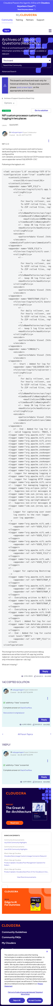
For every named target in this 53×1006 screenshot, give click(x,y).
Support (40, 19)
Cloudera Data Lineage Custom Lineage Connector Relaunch (25, 856)
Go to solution (41, 110)
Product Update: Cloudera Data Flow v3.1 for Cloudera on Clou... (26, 872)
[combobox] (26, 65)
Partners (30, 19)
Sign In (6, 30)
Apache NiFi (13, 125)
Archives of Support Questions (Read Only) (19, 98)
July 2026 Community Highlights (15, 842)
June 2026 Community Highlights (15, 849)
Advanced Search (9, 71)
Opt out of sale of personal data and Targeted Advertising (25, 993)
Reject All (16, 1000)
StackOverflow (26, 708)
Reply (45, 671)
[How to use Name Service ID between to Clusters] (2, 734)
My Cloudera (9, 942)
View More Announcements (26, 877)
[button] (49, 139)
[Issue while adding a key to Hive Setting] (50, 734)
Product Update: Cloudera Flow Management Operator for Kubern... (24, 864)
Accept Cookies (34, 1000)
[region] (26, 977)
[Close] (47, 951)
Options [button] (8, 103)
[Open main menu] (50, 30)
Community (7, 19)
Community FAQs (11, 937)
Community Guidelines (14, 932)
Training (19, 19)
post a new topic (25, 87)
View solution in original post (13, 713)
